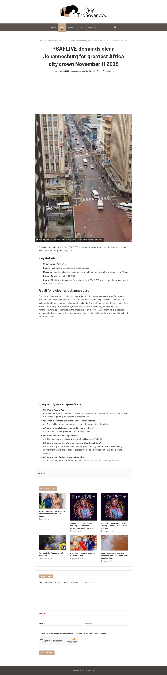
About (70, 27)
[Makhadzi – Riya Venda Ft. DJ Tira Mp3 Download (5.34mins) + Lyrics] (114, 506)
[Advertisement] (83, 92)
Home (53, 27)
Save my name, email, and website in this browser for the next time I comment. (73, 633)
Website (88, 623)
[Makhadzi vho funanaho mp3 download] (52, 543)
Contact (80, 27)
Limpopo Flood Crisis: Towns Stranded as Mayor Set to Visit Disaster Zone (114, 555)
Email (42, 623)
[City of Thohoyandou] (83, 11)
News (62, 27)
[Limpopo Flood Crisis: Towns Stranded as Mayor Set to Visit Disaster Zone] (114, 543)
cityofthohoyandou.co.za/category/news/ (100, 460)
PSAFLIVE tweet (56, 283)
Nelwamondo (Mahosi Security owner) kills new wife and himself (52, 513)
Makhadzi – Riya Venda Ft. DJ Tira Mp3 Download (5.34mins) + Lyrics (114, 525)
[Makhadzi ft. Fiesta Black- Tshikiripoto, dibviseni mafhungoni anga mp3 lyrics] (83, 506)
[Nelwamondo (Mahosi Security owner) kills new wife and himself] (52, 501)
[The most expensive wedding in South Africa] (83, 543)
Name (42, 614)
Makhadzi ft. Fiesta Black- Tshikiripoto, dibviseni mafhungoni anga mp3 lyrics (82, 525)
